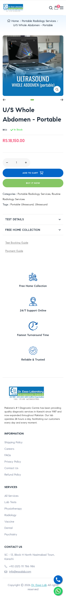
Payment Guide (14, 251)
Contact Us (11, 468)
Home (15, 21)
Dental (8, 528)
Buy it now (33, 183)
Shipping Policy (13, 442)
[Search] (43, 8)
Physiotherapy (13, 508)
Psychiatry (10, 534)
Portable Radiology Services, (35, 194)
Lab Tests (10, 502)
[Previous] (4, 100)
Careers (9, 448)
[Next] (61, 100)
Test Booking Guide (16, 242)
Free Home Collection (22, 229)
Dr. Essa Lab (39, 585)
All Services (11, 495)
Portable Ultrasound (22, 204)
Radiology (10, 515)
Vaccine (9, 521)
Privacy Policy (12, 461)
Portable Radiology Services (39, 21)
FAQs (7, 455)
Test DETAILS (14, 219)
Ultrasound (41, 204)
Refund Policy (12, 474)
